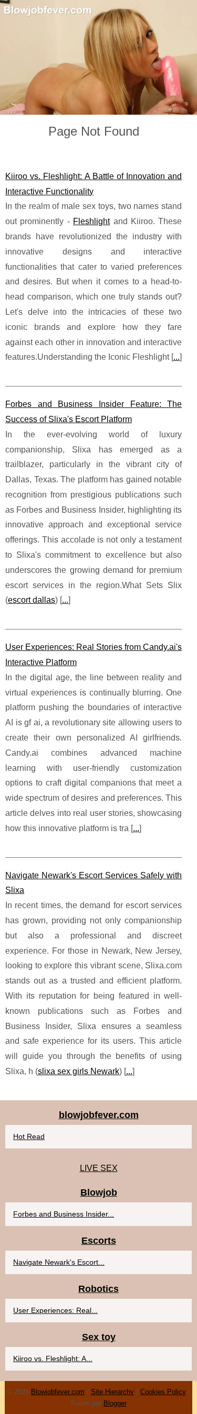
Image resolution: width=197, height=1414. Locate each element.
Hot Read (29, 1136)
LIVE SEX (99, 1168)
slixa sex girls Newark (78, 1071)
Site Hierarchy (112, 1392)
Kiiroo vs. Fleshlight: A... (52, 1358)
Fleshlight (91, 221)
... (176, 356)
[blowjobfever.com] (98, 57)
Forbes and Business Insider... (63, 1214)
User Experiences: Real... (55, 1310)
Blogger (115, 1403)
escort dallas (31, 599)
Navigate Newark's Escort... (59, 1262)
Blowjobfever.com (58, 1392)
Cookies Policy (163, 1392)
